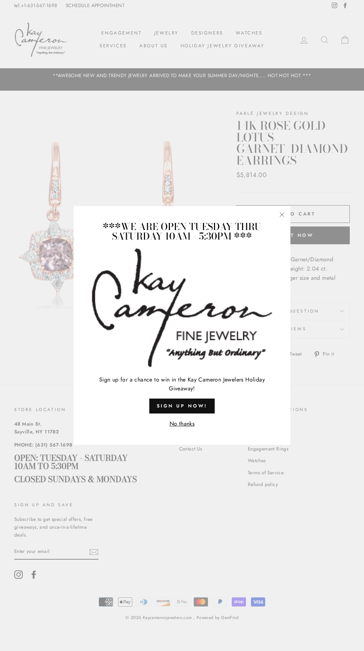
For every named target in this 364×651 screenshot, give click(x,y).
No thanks (182, 424)
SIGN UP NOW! (182, 405)
